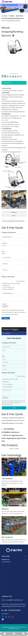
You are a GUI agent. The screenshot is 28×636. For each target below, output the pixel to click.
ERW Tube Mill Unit (7, 537)
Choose (5, 398)
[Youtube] (9, 617)
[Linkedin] (6, 617)
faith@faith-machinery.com (11, 432)
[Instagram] (12, 617)
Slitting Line (6, 381)
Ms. (4, 359)
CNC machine (6, 333)
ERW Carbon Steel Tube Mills (10, 379)
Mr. (4, 356)
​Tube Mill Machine (7, 478)
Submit (14, 408)
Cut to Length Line (8, 384)
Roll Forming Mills (7, 387)
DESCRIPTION (7, 83)
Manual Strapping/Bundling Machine (13, 221)
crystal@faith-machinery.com (14, 600)
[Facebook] (3, 617)
